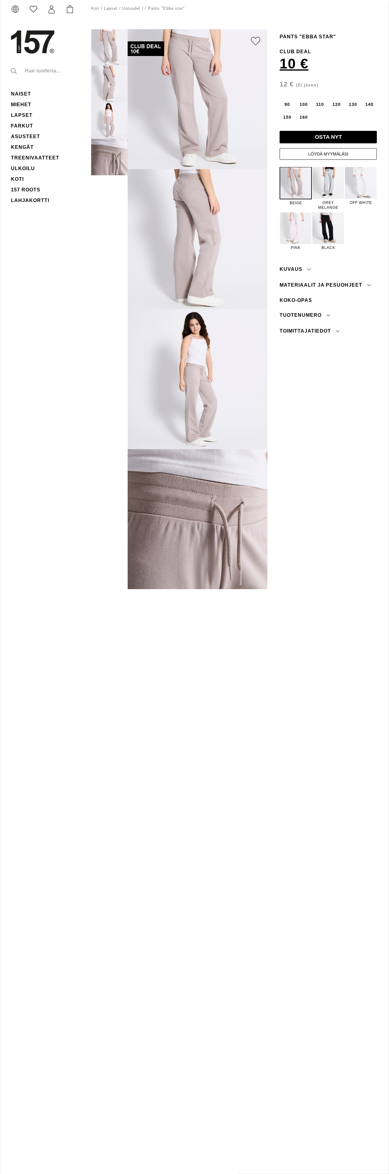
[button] (52, 9)
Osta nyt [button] (328, 137)
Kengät (22, 147)
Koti (17, 179)
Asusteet (25, 136)
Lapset (22, 115)
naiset (21, 93)
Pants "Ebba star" (166, 8)
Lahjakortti (30, 200)
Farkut (22, 125)
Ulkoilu (23, 168)
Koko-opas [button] (296, 300)
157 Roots (25, 189)
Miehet (21, 104)
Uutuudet (131, 8)
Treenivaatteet (35, 157)
